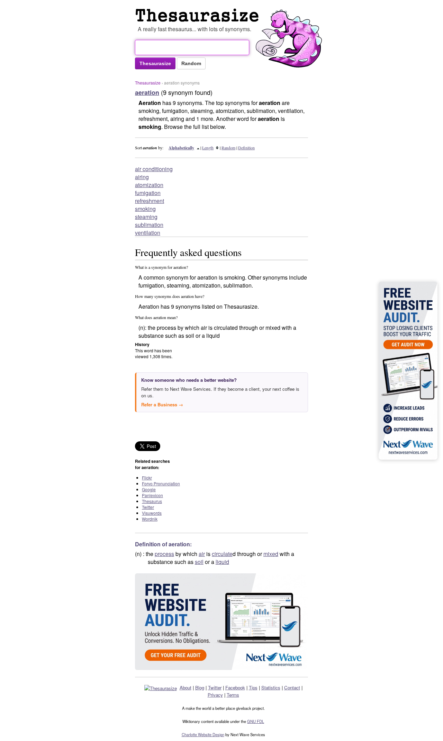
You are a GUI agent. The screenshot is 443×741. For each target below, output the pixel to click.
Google (149, 489)
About (185, 687)
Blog (199, 687)
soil (199, 562)
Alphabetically (181, 148)
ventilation (147, 233)
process (164, 554)
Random (228, 147)
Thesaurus (152, 501)
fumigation (148, 193)
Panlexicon (152, 495)
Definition (246, 147)
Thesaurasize (148, 83)
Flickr (147, 477)
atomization (149, 185)
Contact (292, 687)
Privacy (215, 694)
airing (142, 177)
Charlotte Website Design (203, 734)
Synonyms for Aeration (198, 15)
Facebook (235, 687)
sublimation (149, 225)
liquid (222, 562)
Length (208, 147)
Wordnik (149, 519)
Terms (233, 694)
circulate (222, 554)
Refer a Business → (162, 404)
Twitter (148, 507)
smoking (145, 209)
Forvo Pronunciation (161, 483)
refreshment (149, 201)
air (202, 554)
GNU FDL (255, 721)
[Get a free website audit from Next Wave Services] (221, 621)
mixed (270, 554)
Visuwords (152, 513)
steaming (146, 217)
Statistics (270, 687)
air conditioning (154, 169)
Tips (253, 687)
